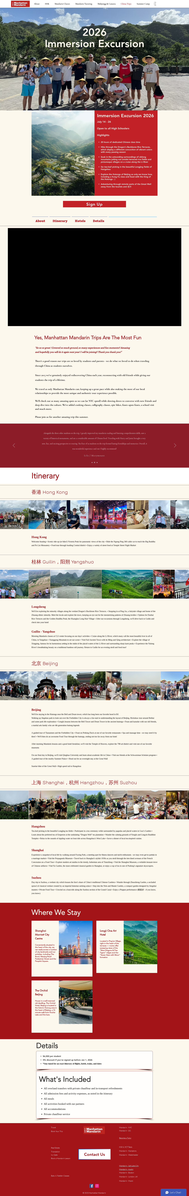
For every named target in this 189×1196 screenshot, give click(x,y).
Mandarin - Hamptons (127, 1151)
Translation (55, 1152)
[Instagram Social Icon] (97, 1186)
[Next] (175, 445)
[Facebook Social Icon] (91, 1186)
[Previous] (14, 445)
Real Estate (55, 1148)
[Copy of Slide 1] (94, 462)
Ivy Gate (54, 1155)
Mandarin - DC (125, 1131)
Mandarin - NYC (125, 1127)
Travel (53, 1127)
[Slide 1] (92, 462)
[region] (61, 949)
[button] (60, 1158)
